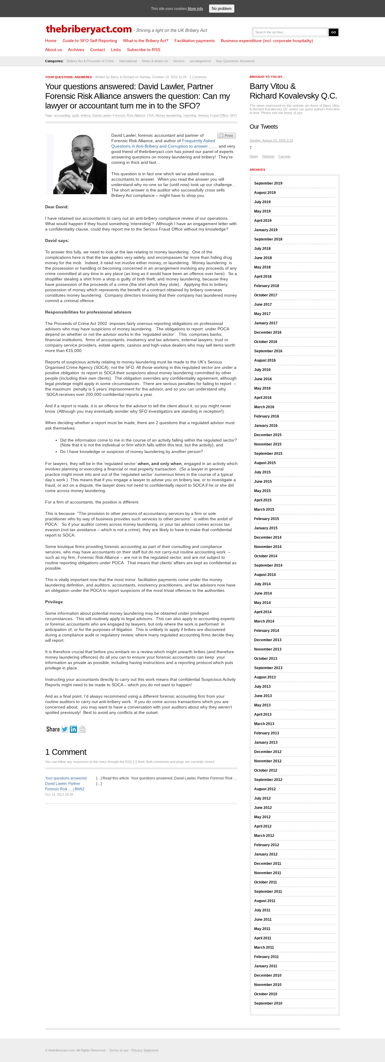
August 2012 (265, 789)
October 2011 (265, 882)
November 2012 (268, 761)
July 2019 (262, 202)
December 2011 (267, 864)
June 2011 (263, 919)
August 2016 (265, 360)
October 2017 (265, 295)
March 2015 (264, 509)
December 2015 (268, 435)
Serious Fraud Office (213, 115)
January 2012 (266, 854)
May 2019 (262, 211)
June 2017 (263, 304)
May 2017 (262, 314)
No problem (222, 8)
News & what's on (155, 61)
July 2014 (262, 584)
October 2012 (265, 770)
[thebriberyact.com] (128, 27)
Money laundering (168, 115)
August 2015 (265, 463)
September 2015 (268, 453)
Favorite (285, 156)
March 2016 (264, 407)
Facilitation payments (194, 40)
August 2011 (265, 901)
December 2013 (268, 640)
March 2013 (264, 724)
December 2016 (268, 332)
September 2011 (268, 891)
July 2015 (262, 472)
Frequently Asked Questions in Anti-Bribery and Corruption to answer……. (164, 143)
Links (116, 49)
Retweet (268, 156)
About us (53, 49)
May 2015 (262, 491)
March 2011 (264, 947)
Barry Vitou (269, 86)
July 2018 (262, 248)
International (128, 61)
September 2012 (268, 780)
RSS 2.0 (131, 762)
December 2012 (268, 752)
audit (75, 115)
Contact (97, 49)
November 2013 (268, 649)
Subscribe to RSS (143, 49)
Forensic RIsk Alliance (129, 115)
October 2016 (265, 342)
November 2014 (268, 547)
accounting (62, 115)
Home (51, 40)
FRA (150, 115)
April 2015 (263, 500)
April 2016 (263, 398)
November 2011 (267, 873)
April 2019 (263, 221)
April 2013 (263, 714)
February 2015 (266, 519)
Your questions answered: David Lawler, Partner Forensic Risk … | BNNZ (66, 783)
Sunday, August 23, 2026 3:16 (271, 140)
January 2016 (266, 426)
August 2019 (265, 193)
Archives (76, 49)
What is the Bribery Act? (145, 40)
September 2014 (268, 565)
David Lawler (101, 115)
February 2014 (266, 631)
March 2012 (264, 836)
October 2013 (265, 658)
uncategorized (200, 61)
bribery (86, 115)
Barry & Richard (122, 77)
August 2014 (265, 575)
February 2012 (266, 845)
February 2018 (266, 286)
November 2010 (268, 985)
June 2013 (263, 696)
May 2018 (262, 267)
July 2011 (262, 910)
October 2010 (265, 994)
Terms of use (118, 1050)
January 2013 (266, 742)
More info (195, 9)
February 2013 (266, 733)
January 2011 (265, 966)
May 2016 (262, 388)
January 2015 (266, 528)
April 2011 (262, 938)
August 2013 (265, 677)
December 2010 (268, 975)
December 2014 (268, 537)
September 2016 (268, 351)
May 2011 (262, 929)
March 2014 (264, 621)
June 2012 (263, 808)
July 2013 (262, 686)
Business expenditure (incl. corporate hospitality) (267, 40)
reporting (189, 115)
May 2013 (262, 705)
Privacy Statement (144, 1050)
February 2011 (266, 957)
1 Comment (197, 77)
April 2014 (263, 612)
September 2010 (268, 1003)
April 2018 (263, 276)
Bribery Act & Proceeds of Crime (90, 61)
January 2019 (266, 230)
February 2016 (266, 416)
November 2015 (268, 444)
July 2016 (262, 370)
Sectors (179, 61)
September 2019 (268, 183)
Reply (254, 156)
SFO (233, 115)
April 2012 (263, 826)
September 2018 (268, 239)
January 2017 (266, 323)
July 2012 (262, 798)
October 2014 (265, 556)
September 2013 (268, 668)
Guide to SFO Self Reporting (90, 40)
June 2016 (263, 379)
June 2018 (263, 258)
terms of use (293, 113)
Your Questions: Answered (235, 61)
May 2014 (262, 603)
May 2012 (262, 817)
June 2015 (263, 481)
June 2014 (263, 593)
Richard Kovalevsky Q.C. (293, 95)
